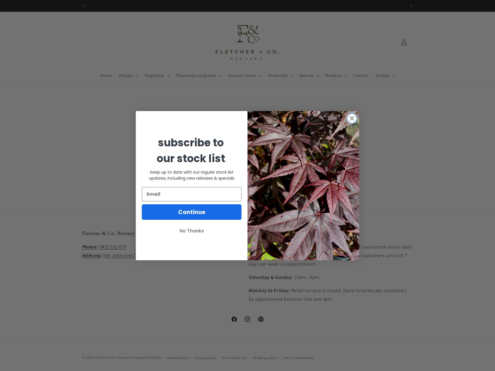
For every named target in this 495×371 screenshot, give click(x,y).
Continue (191, 212)
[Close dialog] (352, 118)
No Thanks (192, 231)
